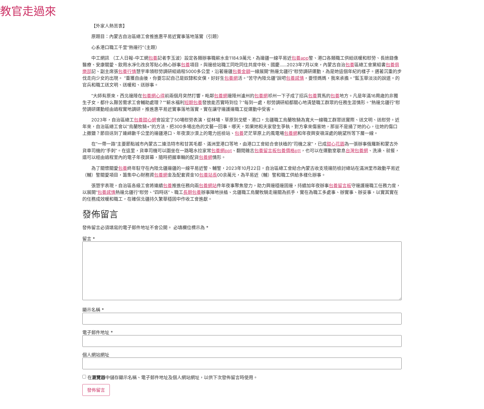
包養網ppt (221, 150)
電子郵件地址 (97, 332)
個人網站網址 (95, 354)
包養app (300, 58)
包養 (152, 58)
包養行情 (127, 71)
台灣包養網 (357, 150)
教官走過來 (28, 11)
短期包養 (193, 102)
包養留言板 (265, 150)
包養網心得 (153, 95)
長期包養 (192, 192)
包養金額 (241, 71)
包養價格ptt (289, 150)
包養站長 (208, 175)
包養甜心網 (145, 120)
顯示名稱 (93, 309)
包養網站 (208, 185)
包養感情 (295, 78)
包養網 (231, 78)
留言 (88, 238)
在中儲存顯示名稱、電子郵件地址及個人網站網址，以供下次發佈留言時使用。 (172, 377)
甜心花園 (336, 144)
